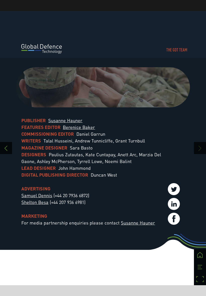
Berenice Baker (79, 127)
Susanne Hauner (65, 120)
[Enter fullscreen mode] (200, 279)
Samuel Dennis (36, 195)
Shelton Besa (34, 202)
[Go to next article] (200, 148)
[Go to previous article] (6, 148)
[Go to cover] (200, 255)
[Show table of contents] (200, 267)
